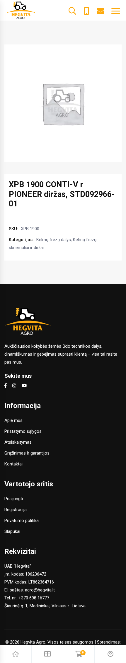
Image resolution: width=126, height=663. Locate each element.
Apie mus (13, 420)
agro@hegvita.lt (40, 590)
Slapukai (12, 531)
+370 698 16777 (33, 598)
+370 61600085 (86, 10)
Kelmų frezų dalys (53, 239)
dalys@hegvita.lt (100, 10)
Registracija (15, 509)
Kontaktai (13, 464)
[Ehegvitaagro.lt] (21, 10)
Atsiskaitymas (18, 442)
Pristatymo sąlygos (23, 431)
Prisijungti (13, 498)
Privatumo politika (21, 520)
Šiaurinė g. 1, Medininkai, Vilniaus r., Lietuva (45, 606)
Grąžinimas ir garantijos (27, 453)
